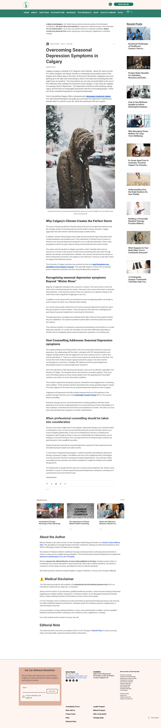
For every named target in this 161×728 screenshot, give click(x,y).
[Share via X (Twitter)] (51, 484)
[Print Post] (65, 484)
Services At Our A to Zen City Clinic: (130, 671)
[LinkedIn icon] (73, 680)
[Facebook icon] (70, 680)
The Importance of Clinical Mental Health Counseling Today (79, 523)
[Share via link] (60, 484)
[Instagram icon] (77, 680)
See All (122, 500)
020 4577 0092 (73, 674)
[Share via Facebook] (47, 484)
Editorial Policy (97, 631)
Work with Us (70, 710)
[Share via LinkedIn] (56, 484)
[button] (58, 12)
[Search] (110, 4)
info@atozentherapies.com (77, 676)
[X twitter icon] (67, 680)
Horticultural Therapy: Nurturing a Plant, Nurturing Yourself (49, 523)
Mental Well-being (51, 477)
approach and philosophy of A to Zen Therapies (57, 557)
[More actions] (114, 44)
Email (25, 687)
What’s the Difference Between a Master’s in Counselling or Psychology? (109, 523)
